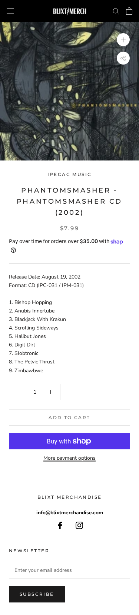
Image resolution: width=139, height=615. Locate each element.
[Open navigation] (10, 11)
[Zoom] (123, 39)
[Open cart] (129, 11)
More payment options (69, 458)
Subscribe (37, 594)
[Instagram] (79, 525)
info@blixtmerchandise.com (69, 512)
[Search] (116, 11)
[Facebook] (60, 525)
